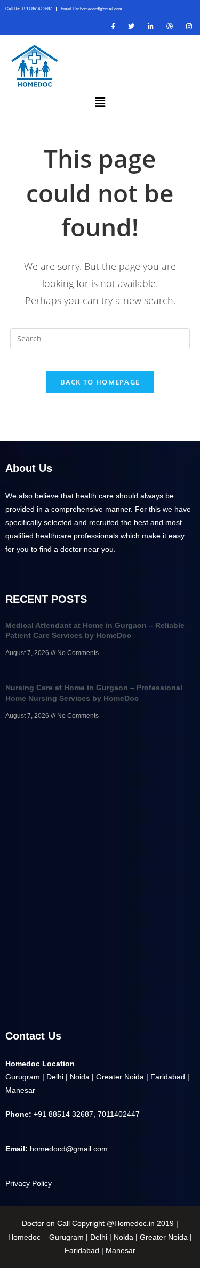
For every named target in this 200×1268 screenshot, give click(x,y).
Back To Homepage (100, 382)
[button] (100, 102)
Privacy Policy (28, 1183)
